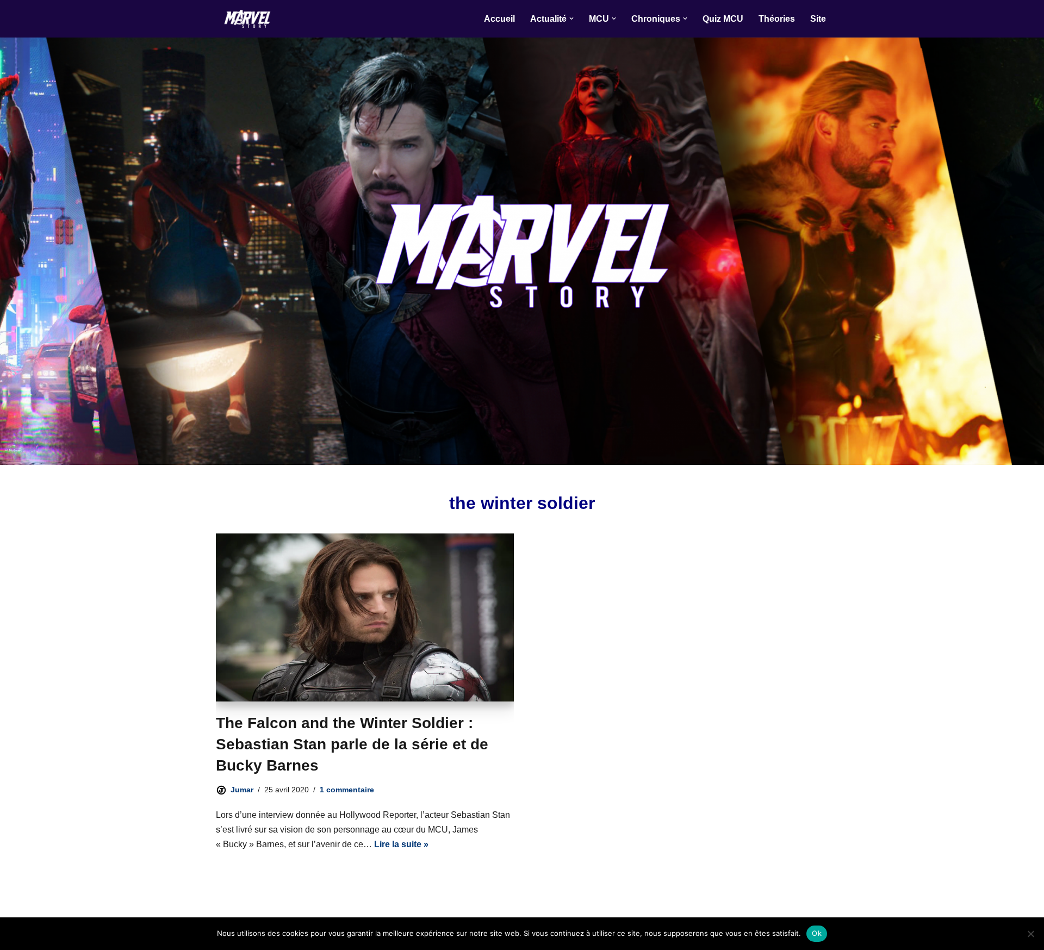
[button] (571, 18)
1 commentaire (347, 789)
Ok (817, 933)
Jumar (242, 789)
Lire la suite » (401, 844)
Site (818, 18)
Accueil (499, 18)
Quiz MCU (723, 18)
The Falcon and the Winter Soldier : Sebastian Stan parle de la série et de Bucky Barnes (352, 744)
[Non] (1030, 933)
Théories (777, 18)
